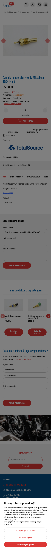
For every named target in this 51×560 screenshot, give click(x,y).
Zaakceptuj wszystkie (25, 545)
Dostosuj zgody (25, 537)
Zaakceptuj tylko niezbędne (25, 530)
